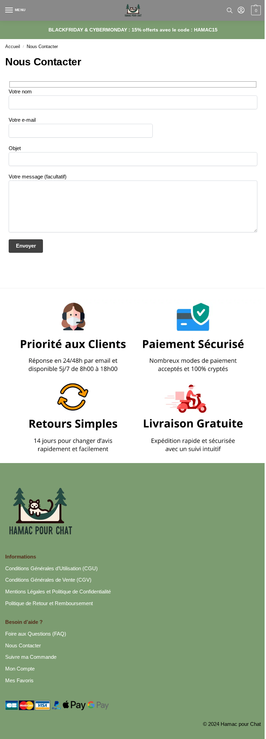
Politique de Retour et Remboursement (49, 603)
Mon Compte (20, 669)
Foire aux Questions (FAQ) (35, 634)
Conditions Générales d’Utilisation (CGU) (51, 568)
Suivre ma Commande (30, 657)
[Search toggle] (229, 10)
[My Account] (241, 10)
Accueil (12, 46)
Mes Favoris (19, 680)
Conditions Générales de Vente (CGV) (48, 580)
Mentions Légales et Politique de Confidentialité (58, 591)
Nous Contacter (23, 645)
